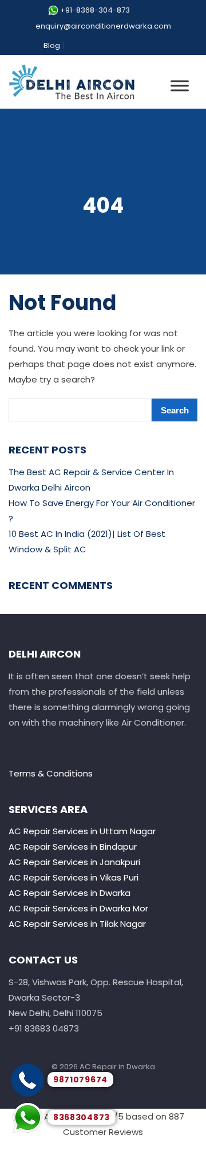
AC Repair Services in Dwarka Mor (78, 908)
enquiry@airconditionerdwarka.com (103, 26)
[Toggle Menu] (180, 85)
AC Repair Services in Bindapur (73, 847)
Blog (51, 45)
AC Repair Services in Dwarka (69, 893)
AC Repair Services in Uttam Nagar (82, 831)
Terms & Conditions (51, 773)
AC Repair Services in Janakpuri (74, 862)
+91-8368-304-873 (95, 10)
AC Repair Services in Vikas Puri (73, 877)
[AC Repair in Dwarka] (71, 82)
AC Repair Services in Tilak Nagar (77, 924)
